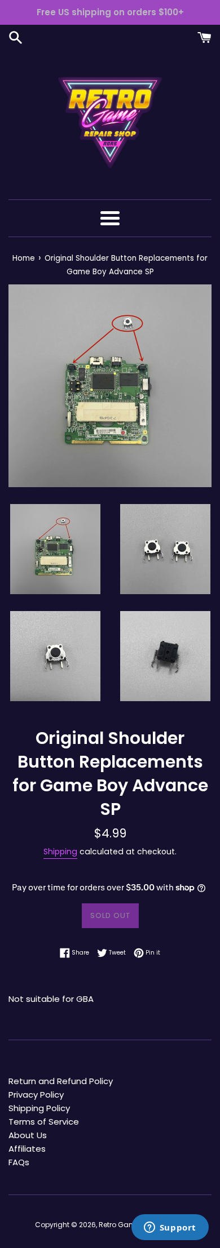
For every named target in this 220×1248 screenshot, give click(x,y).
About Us (27, 1135)
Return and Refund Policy (60, 1081)
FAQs (18, 1162)
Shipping (60, 851)
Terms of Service (43, 1121)
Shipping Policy (39, 1108)
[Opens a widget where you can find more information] (170, 1228)
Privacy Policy (36, 1094)
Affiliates (27, 1149)
